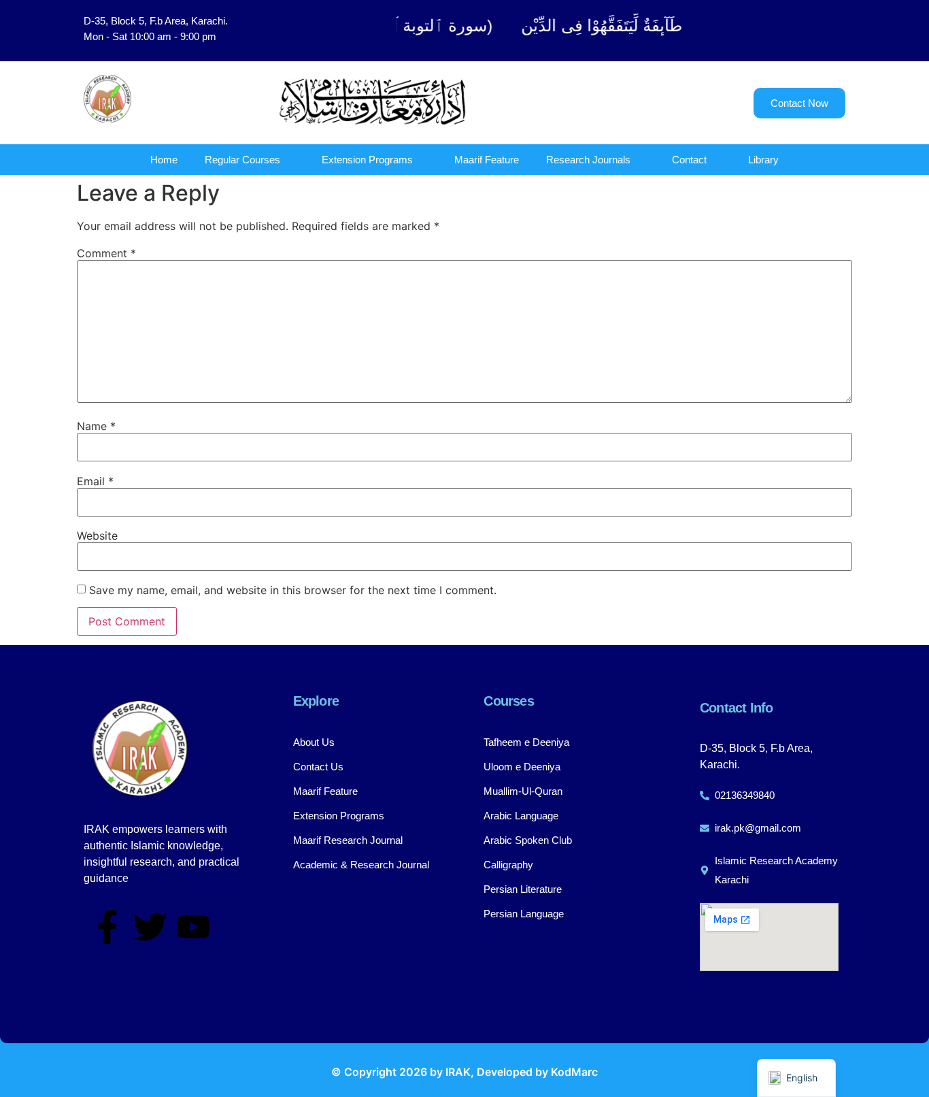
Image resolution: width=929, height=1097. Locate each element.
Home (164, 159)
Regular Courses (242, 159)
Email (95, 481)
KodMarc (574, 1072)
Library (763, 159)
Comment (106, 253)
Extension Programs (367, 159)
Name (96, 426)
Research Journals (588, 159)
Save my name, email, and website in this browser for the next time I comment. (292, 590)
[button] (777, 30)
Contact (689, 159)
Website (97, 535)
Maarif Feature (486, 159)
